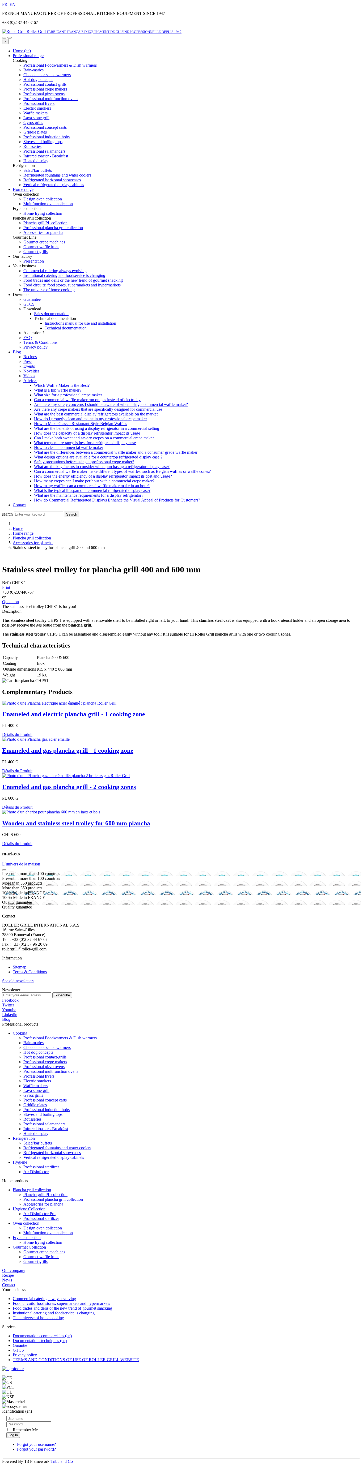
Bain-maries (33, 1042)
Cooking (20, 1033)
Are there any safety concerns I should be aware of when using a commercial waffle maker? (111, 404)
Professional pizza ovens (44, 1066)
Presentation (33, 261)
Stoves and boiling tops (42, 1114)
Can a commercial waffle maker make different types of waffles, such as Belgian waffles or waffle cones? (122, 471)
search (7, 514)
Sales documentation (51, 313)
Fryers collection (27, 1237)
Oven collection (26, 1223)
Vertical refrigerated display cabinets (53, 1157)
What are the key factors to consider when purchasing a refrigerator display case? (102, 466)
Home (18, 528)
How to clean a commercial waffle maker (68, 447)
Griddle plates (35, 1105)
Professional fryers (38, 1076)
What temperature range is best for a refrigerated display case (85, 442)
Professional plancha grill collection (53, 1199)
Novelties (31, 371)
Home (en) (22, 51)
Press (27, 361)
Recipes (30, 356)
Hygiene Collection (29, 1209)
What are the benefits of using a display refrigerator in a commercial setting (96, 428)
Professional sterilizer (41, 1167)
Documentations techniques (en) (40, 1340)
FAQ (27, 337)
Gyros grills (33, 1095)
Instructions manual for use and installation (80, 323)
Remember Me (25, 1430)
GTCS (29, 304)
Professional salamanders (44, 1124)
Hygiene (20, 1162)
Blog (17, 352)
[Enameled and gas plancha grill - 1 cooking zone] (36, 739)
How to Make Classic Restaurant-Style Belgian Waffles (80, 423)
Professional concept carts (45, 1100)
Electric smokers (37, 1081)
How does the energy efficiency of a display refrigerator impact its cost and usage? (103, 476)
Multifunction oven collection (48, 1233)
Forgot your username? (36, 1444)
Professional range (28, 55)
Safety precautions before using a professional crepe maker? (84, 462)
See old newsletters (18, 981)
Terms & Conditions (40, 342)
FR (5, 4)
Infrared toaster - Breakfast (45, 1128)
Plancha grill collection (32, 538)
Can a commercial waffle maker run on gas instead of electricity (87, 399)
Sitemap (19, 967)
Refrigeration (24, 1138)
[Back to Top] (4, 870)
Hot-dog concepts (38, 1052)
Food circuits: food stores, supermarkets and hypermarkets (72, 285)
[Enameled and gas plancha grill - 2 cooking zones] (66, 775)
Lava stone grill (36, 1090)
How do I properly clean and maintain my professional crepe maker (90, 419)
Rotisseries (32, 1119)
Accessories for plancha (33, 543)
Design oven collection (42, 1228)
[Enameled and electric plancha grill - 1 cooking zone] (59, 703)
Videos (29, 376)
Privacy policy (35, 347)
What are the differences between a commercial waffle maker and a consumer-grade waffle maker (115, 452)
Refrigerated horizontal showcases (52, 1152)
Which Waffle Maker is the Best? (62, 385)
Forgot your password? (36, 1449)
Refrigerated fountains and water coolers (57, 1148)
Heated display (35, 1133)
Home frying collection (42, 1242)
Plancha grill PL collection (45, 1194)
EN (12, 4)
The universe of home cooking (49, 290)
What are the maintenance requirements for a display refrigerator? (88, 495)
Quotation (10, 601)
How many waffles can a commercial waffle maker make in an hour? (92, 485)
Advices (30, 380)
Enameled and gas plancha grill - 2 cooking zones (69, 786)
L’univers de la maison (21, 864)
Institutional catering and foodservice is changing (64, 275)
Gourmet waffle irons (41, 1256)
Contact (19, 505)
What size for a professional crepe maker (68, 395)
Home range (23, 189)
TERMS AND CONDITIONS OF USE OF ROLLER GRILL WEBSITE (76, 1359)
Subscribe (62, 995)
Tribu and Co (61, 1461)
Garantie (20, 1345)
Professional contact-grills (44, 1057)
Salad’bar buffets (37, 1143)
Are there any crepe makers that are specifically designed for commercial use (98, 409)
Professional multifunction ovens (50, 1071)
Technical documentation (66, 328)
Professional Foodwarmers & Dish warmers (60, 1038)
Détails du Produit (17, 734)
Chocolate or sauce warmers (47, 1047)
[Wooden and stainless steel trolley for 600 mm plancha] (51, 812)
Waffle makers (35, 1085)
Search (71, 514)
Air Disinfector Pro (39, 1213)
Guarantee (32, 299)
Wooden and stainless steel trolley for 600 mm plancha (76, 823)
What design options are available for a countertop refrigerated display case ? (98, 457)
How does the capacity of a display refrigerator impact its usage (87, 433)
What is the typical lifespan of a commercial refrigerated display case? (92, 490)
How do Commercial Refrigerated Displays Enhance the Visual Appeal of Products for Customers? (117, 500)
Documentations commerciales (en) (42, 1336)
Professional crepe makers (45, 1062)
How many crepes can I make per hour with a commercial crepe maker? (94, 481)
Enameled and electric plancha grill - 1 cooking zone (73, 714)
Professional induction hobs (46, 1109)
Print (6, 587)
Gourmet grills (35, 1261)
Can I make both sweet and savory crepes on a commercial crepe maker (94, 438)
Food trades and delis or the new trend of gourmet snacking (73, 280)
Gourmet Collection (29, 1247)
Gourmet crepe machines (44, 1252)
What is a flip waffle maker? (57, 390)
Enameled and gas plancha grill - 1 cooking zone (67, 750)
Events (29, 366)
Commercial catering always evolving (55, 270)
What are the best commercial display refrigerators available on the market (96, 414)
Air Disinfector (36, 1171)
